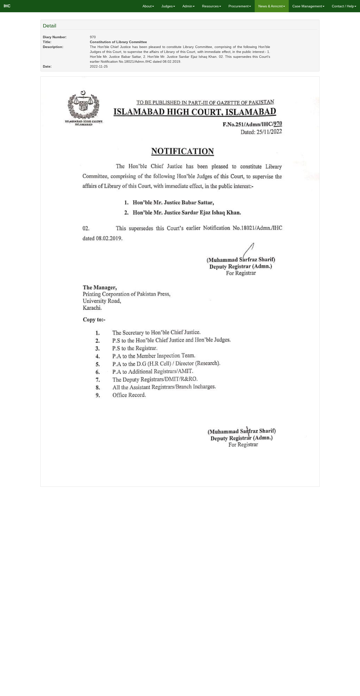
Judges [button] (167, 6)
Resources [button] (210, 6)
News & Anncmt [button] (270, 6)
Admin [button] (187, 6)
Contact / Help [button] (343, 6)
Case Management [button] (307, 6)
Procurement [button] (238, 6)
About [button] (147, 6)
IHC (7, 6)
